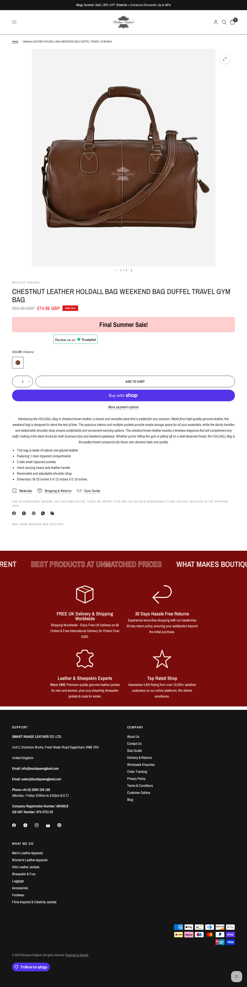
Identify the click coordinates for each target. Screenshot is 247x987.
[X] (25, 513)
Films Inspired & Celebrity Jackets (34, 901)
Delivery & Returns (139, 757)
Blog (130, 799)
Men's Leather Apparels (27, 852)
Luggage (18, 880)
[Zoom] (224, 58)
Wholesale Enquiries (141, 764)
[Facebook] (15, 513)
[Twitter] (28, 825)
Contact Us (134, 743)
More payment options (123, 407)
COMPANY (135, 727)
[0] (231, 22)
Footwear (18, 894)
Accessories (20, 887)
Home (15, 41)
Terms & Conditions (140, 785)
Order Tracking (137, 771)
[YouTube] (51, 825)
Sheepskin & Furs (23, 873)
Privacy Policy (136, 778)
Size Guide (134, 750)
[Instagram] (40, 825)
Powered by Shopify (76, 955)
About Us (133, 736)
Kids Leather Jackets (25, 866)
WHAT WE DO (23, 843)
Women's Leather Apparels (30, 859)
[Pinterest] (35, 513)
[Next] (131, 270)
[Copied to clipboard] (53, 513)
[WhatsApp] (44, 513)
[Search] (224, 22)
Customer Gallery (138, 792)
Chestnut (18, 362)
